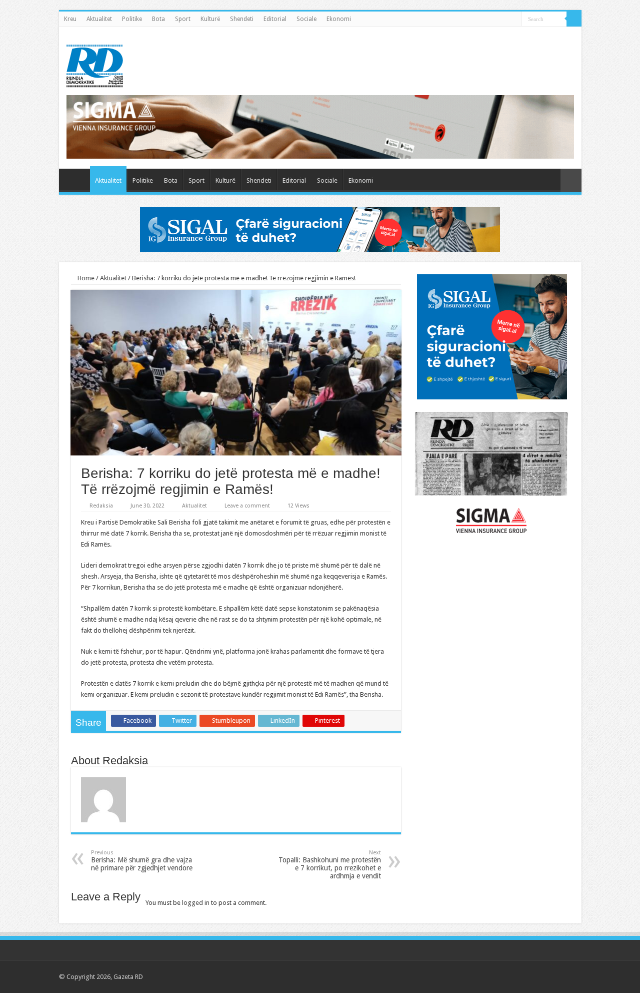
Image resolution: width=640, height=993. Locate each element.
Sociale (306, 19)
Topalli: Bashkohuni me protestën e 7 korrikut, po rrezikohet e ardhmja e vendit (329, 864)
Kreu (70, 19)
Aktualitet (99, 19)
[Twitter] (531, 976)
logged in (196, 902)
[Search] (574, 19)
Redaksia (101, 506)
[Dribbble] (550, 976)
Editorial (275, 19)
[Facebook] (522, 976)
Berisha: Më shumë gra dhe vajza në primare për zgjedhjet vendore (141, 860)
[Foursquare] (560, 976)
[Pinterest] (540, 976)
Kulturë (210, 19)
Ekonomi (338, 19)
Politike (132, 19)
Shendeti (242, 19)
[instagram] (569, 976)
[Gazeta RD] (94, 64)
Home (85, 278)
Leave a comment (247, 506)
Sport (182, 19)
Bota (158, 19)
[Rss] (512, 976)
